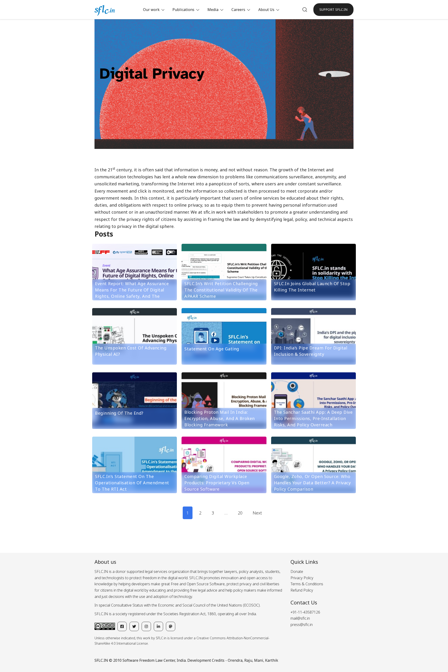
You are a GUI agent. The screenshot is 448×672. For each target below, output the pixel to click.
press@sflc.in (301, 624)
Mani (258, 660)
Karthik (271, 660)
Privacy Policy (301, 577)
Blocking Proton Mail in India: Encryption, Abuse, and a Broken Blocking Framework (219, 418)
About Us (266, 9)
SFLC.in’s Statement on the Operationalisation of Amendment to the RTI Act (132, 483)
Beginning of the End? (119, 413)
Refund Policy (301, 590)
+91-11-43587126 (305, 612)
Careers (238, 9)
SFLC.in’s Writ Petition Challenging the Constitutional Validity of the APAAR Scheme (221, 290)
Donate (296, 571)
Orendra (235, 660)
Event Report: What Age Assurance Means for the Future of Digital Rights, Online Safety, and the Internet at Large (132, 293)
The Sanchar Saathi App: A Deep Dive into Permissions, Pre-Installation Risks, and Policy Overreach (313, 418)
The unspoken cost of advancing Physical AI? (130, 351)
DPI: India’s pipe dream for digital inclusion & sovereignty (310, 351)
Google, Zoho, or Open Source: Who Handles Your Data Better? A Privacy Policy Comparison (312, 483)
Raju (248, 660)
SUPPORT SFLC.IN (333, 9)
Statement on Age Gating (211, 349)
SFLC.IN (101, 660)
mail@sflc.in (300, 618)
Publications (183, 9)
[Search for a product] (305, 9)
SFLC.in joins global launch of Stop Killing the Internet (312, 287)
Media (212, 9)
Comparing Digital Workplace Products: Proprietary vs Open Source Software (216, 483)
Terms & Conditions (306, 583)
